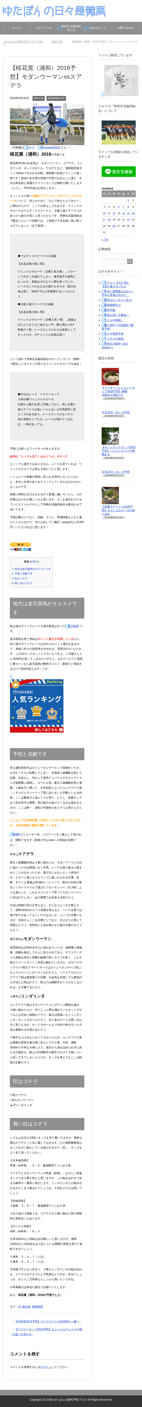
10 (104, 213)
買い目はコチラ (22, 583)
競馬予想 (38, 98)
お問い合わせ (125, 27)
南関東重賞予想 (56, 98)
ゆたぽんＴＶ (98, 27)
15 (128, 213)
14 (123, 213)
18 (109, 219)
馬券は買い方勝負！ (116, 315)
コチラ (30, 147)
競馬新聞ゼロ (112, 305)
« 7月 (105, 239)
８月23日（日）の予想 (116, 412)
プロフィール (44, 27)
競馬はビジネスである (118, 300)
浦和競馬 (37, 1306)
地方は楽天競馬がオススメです (31, 568)
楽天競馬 (73, 626)
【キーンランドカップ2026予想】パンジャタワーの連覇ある (119, 451)
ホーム (16, 27)
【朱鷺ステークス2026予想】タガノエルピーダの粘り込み (118, 510)
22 (128, 219)
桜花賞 (26, 1306)
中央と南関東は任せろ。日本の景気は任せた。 (118, 293)
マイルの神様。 (114, 320)
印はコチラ (20, 578)
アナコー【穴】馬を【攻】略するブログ (115, 284)
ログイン (45, 1367)
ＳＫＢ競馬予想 (114, 333)
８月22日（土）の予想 (116, 471)
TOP (25, 41)
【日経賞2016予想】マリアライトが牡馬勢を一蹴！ (47, 1321)
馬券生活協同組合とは (71, 28)
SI (19, 1306)
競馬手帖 (109, 310)
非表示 (34, 561)
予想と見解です (22, 573)
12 (114, 213)
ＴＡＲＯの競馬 (114, 338)
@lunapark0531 (50, 147)
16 (133, 213)
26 (114, 226)
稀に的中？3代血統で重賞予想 (118, 327)
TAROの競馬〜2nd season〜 (115, 345)
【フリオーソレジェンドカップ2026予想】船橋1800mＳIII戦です (118, 391)
